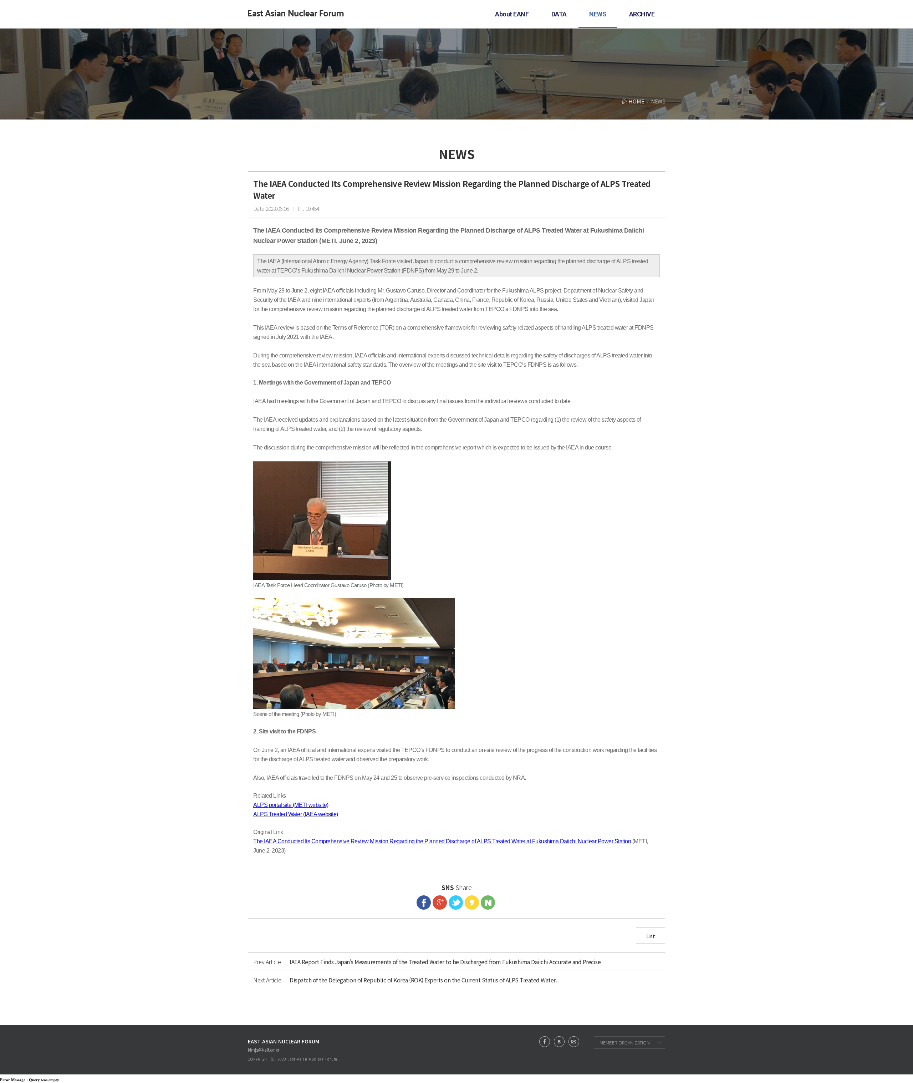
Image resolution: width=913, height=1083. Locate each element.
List (650, 936)
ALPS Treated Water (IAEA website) (295, 814)
